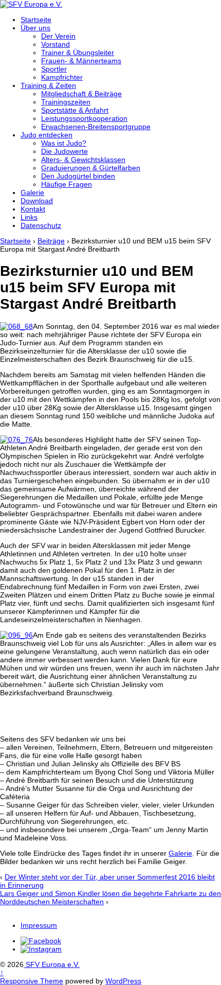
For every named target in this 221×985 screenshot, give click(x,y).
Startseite (36, 19)
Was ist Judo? (63, 143)
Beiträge (51, 241)
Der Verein (58, 36)
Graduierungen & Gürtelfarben (90, 168)
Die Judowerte (64, 151)
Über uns (35, 28)
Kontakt (33, 209)
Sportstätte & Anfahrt (74, 110)
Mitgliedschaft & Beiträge (81, 94)
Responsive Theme (31, 981)
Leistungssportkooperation (84, 118)
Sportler (54, 69)
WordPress (123, 981)
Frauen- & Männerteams (81, 61)
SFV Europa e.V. (52, 964)
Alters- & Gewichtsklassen (83, 159)
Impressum (39, 925)
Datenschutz (41, 225)
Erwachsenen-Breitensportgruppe (96, 126)
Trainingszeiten (65, 102)
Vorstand (55, 44)
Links (29, 217)
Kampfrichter (62, 77)
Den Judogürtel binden (78, 176)
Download (37, 201)
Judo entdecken (46, 135)
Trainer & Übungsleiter (77, 52)
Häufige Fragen (66, 184)
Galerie (32, 192)
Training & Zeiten (48, 85)
